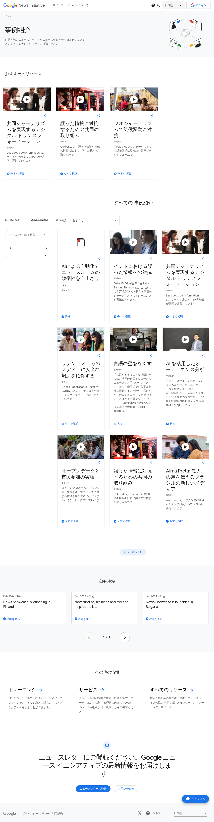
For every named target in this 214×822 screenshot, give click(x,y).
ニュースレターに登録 (93, 788)
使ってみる (195, 799)
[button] (173, 5)
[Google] (9, 814)
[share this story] (45, 115)
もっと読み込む (133, 552)
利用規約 (57, 813)
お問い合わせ (126, 788)
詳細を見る (13, 619)
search (158, 5)
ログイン (201, 5)
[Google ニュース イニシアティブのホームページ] (24, 5)
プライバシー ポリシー (36, 813)
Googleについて (78, 5)
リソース (11, 16)
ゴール (26, 248)
